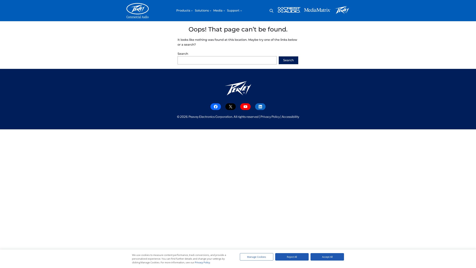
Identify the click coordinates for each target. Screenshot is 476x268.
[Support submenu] (241, 11)
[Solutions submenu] (210, 11)
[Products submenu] (192, 11)
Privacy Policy (270, 117)
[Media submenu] (224, 11)
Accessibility (290, 117)
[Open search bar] (271, 11)
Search (183, 53)
